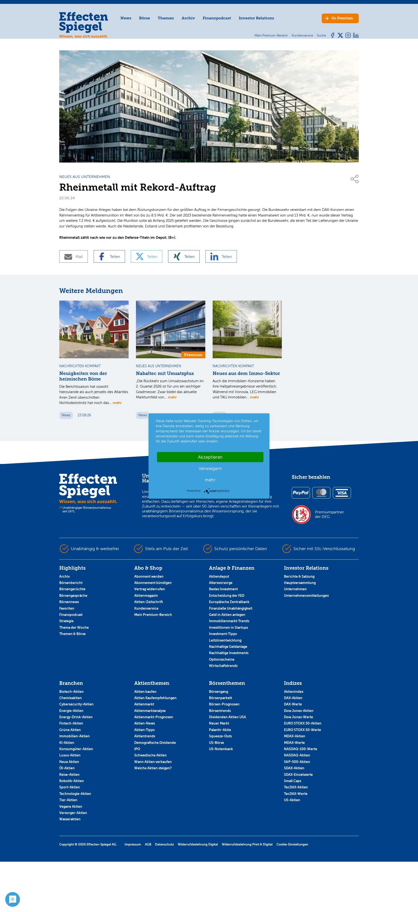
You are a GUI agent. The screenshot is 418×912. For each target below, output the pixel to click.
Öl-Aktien (67, 768)
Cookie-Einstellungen (292, 844)
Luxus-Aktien (70, 755)
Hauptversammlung (300, 583)
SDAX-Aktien (294, 768)
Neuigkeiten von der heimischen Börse (83, 376)
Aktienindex (293, 692)
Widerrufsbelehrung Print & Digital (247, 844)
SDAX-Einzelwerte (298, 775)
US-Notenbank (221, 749)
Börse (144, 18)
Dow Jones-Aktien (299, 711)
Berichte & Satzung (299, 576)
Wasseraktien (70, 819)
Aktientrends (144, 736)
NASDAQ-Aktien (297, 755)
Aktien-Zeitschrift (148, 602)
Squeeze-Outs (220, 736)
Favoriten (66, 608)
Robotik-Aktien (71, 781)
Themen (166, 18)
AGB (148, 844)
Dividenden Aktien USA (227, 717)
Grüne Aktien (70, 730)
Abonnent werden (149, 576)
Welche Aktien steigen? (153, 768)
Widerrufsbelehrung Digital (198, 844)
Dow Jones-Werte (298, 717)
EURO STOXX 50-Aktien (302, 723)
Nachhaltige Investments (228, 653)
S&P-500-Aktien (297, 762)
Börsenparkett (220, 698)
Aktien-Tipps (144, 730)
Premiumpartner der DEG (329, 514)
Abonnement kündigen (153, 583)
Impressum (133, 844)
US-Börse (216, 743)
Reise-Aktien (69, 775)
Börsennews (69, 602)
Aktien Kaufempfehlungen (155, 698)
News (125, 18)
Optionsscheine (221, 659)
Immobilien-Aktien (74, 736)
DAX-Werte (293, 704)
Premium (342, 18)
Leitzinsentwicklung (225, 640)
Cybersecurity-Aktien (76, 704)
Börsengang (218, 692)
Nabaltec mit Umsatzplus (165, 373)
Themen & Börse (72, 634)
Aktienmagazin (146, 596)
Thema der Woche (74, 627)
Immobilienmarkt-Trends (229, 621)
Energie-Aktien (71, 711)
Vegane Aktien (70, 806)
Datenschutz (164, 844)
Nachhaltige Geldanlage (228, 647)
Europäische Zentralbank (229, 602)
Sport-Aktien (69, 787)
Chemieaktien (70, 698)
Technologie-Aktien (75, 794)
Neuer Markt (219, 723)
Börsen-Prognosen (224, 704)
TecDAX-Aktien (296, 787)
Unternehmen (295, 589)
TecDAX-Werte (295, 794)
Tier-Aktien (68, 800)
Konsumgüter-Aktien (76, 749)
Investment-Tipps (223, 634)
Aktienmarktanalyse (150, 711)
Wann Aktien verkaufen (153, 762)
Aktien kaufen (145, 692)
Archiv (188, 18)
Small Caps (292, 781)
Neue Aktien (69, 762)
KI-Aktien (66, 743)
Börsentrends (220, 711)
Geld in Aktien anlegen (227, 615)
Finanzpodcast (217, 18)
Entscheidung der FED (226, 596)
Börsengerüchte (72, 589)
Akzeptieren (210, 457)
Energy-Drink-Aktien (76, 717)
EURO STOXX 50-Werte (302, 730)
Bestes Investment (223, 589)
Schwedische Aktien (150, 755)
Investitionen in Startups (228, 627)
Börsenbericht (70, 583)
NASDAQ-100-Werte (300, 749)
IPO (137, 749)
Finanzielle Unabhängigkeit (230, 608)
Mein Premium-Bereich (153, 615)
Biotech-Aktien (71, 692)
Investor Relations (256, 18)
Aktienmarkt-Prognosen (153, 717)
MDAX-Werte (294, 743)
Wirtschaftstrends (223, 666)
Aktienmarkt (144, 704)
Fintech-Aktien (71, 723)
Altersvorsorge (220, 583)
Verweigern (210, 468)
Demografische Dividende (155, 743)
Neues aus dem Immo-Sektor (246, 373)
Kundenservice (146, 608)
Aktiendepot (219, 576)
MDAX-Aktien (294, 736)
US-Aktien (292, 800)
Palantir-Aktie (220, 730)
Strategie (66, 621)
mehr (117, 403)
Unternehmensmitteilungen (306, 596)
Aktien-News (144, 723)
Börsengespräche (73, 596)
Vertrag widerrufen (149, 589)
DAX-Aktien (293, 698)
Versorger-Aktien (73, 813)
